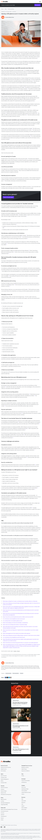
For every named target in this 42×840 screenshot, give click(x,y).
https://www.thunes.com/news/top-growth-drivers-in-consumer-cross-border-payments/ (20, 642)
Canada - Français (17, 651)
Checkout (2, 789)
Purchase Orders (4, 782)
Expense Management (5, 779)
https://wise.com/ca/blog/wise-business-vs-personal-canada (15, 624)
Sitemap (15, 825)
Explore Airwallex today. (8, 197)
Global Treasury (24, 769)
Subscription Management (5, 802)
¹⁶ (18, 422)
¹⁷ (25, 429)
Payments (2, 814)
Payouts (2, 818)
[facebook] (5, 677)
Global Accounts (4, 769)
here (31, 838)
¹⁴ (14, 284)
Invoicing (2, 801)
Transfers (21, 673)
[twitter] (7, 677)
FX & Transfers (3, 770)
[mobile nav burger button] (40, 2)
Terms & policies (24, 790)
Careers (23, 794)
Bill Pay (2, 780)
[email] (10, 677)
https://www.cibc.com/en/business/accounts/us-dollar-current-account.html (18, 616)
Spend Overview (4, 775)
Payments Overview (4, 787)
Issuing (2, 819)
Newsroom (23, 802)
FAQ (22, 804)
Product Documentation (26, 780)
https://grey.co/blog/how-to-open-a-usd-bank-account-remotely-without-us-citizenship (20, 601)
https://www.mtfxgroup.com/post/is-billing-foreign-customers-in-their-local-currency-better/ (21, 635)
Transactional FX (3, 816)
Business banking (11, 9)
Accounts (2, 812)
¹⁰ (26, 235)
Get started (37, 5)
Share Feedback (24, 807)
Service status (24, 809)
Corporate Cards (4, 777)
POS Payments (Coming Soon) (6, 794)
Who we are (24, 787)
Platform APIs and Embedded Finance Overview (9, 809)
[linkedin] (9, 677)
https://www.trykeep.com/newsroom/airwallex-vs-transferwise (15, 622)
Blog (5, 9)
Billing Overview (3, 799)
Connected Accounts (4, 811)
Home (2, 9)
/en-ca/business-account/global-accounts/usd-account (14, 618)
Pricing (23, 775)
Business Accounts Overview (6, 767)
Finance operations (16, 673)
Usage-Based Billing (4, 804)
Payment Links (3, 792)
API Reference (24, 782)
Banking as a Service (25, 767)
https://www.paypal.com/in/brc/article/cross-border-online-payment (16, 633)
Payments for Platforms (26, 770)
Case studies (24, 800)
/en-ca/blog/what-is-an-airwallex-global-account (12, 620)
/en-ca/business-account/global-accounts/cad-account (14, 637)
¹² (8, 253)
